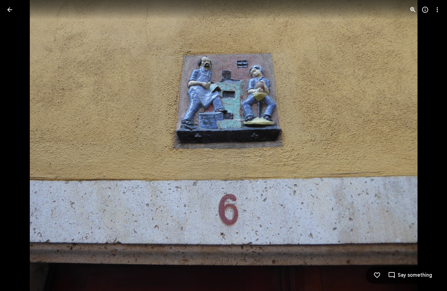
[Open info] (425, 10)
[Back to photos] (9, 9)
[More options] (437, 10)
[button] (17, 145)
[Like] (377, 275)
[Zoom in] (413, 10)
